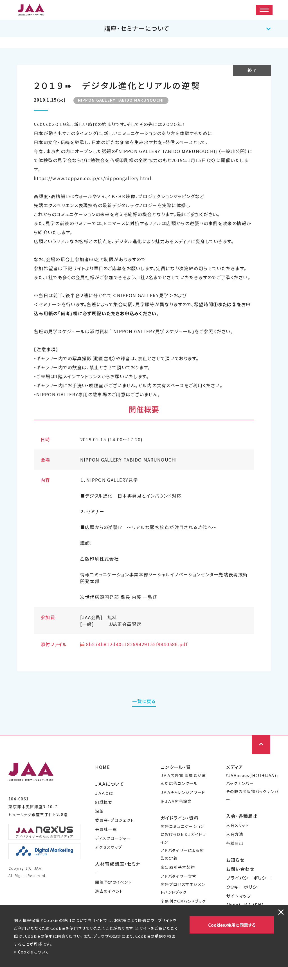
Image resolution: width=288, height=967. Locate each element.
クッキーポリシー (244, 886)
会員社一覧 (105, 829)
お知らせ (235, 859)
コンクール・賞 (176, 767)
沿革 (99, 811)
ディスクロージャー (113, 838)
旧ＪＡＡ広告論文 (176, 801)
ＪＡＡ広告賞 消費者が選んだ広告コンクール (183, 779)
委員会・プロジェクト (114, 820)
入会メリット (237, 825)
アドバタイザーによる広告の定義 (182, 854)
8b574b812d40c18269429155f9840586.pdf (137, 644)
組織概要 (103, 802)
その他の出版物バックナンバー (252, 795)
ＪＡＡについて (109, 783)
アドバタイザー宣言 (179, 876)
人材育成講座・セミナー (117, 868)
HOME (102, 767)
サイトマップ (239, 895)
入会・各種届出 (242, 815)
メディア (234, 767)
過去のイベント (109, 891)
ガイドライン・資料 (180, 817)
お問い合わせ (240, 868)
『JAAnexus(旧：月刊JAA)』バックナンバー (252, 779)
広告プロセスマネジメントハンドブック (183, 888)
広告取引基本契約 (178, 867)
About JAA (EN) (245, 904)
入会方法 (234, 834)
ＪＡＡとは (104, 793)
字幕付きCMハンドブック (183, 901)
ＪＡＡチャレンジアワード (183, 792)
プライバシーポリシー (248, 877)
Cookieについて (34, 952)
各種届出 (234, 843)
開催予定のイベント (113, 882)
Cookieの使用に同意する (232, 925)
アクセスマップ (108, 847)
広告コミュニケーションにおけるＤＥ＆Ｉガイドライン (183, 834)
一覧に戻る (144, 701)
